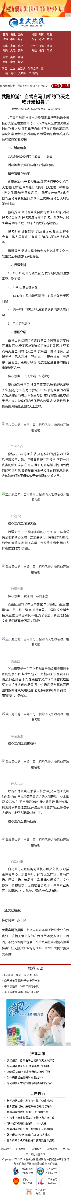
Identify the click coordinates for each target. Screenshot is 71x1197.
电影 (49, 34)
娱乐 (5, 45)
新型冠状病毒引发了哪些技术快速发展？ (31, 1100)
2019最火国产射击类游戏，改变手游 (28, 1071)
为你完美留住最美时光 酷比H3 (25, 1077)
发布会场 (33, 68)
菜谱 (41, 45)
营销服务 (37, 1148)
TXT (43, 1154)
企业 (34, 45)
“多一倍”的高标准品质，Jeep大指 (26, 1123)
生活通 (21, 68)
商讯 (5, 61)
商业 (13, 73)
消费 (4, 68)
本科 (49, 39)
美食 (5, 57)
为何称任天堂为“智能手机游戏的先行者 (30, 1083)
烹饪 (49, 45)
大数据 (22, 73)
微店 (20, 61)
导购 (13, 39)
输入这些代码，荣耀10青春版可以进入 (29, 1106)
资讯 (13, 34)
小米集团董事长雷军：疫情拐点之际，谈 (31, 1117)
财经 (5, 39)
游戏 (34, 50)
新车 (20, 39)
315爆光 (33, 73)
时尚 (5, 50)
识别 (20, 50)
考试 (41, 39)
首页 (5, 34)
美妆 (13, 57)
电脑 (41, 50)
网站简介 (6, 1148)
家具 (13, 45)
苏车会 (21, 920)
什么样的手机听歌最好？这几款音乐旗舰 (31, 1140)
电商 (13, 61)
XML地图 (52, 1148)
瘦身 (20, 57)
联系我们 (21, 1148)
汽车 (34, 39)
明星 (41, 34)
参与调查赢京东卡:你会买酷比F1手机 (29, 1066)
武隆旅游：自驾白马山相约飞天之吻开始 (31, 1060)
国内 (20, 34)
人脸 (13, 50)
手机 (49, 50)
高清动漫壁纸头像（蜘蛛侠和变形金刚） (31, 1129)
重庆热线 (23, 85)
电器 (20, 45)
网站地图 (36, 1154)
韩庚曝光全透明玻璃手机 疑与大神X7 (29, 1134)
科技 (34, 34)
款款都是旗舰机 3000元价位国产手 (27, 1112)
